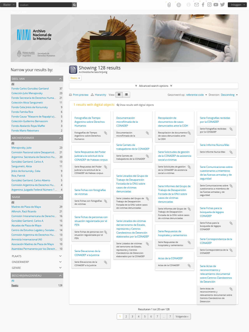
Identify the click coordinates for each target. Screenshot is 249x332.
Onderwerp (20, 261)
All (12, 84)
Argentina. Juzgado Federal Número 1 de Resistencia (41, 189)
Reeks (14, 285)
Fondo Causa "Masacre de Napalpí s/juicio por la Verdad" (44, 116)
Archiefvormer (23, 137)
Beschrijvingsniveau (26, 275)
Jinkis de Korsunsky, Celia (25, 171)
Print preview (80, 94)
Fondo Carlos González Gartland (30, 88)
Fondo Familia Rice (22, 112)
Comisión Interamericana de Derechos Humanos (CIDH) (43, 216)
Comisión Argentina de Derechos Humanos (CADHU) (41, 185)
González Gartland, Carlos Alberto (30, 180)
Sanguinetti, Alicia (21, 166)
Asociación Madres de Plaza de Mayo (32, 244)
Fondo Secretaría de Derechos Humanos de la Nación (42, 98)
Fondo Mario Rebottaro (25, 130)
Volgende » (182, 316)
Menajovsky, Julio (21, 147)
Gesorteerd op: (176, 94)
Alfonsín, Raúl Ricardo (23, 211)
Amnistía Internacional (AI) (26, 239)
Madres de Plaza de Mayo (26, 206)
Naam (16, 196)
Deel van (18, 78)
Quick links (188, 5)
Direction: (214, 94)
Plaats (16, 255)
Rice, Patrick (18, 175)
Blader (7, 4)
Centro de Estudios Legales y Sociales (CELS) (36, 230)
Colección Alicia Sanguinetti (27, 102)
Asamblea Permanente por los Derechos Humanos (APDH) (45, 249)
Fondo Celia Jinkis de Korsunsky (29, 107)
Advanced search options (153, 86)
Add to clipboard (106, 133)
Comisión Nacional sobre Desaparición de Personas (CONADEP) (47, 152)
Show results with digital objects (136, 105)
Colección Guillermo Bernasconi (29, 121)
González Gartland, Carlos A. (27, 161)
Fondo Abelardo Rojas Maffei (28, 126)
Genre (16, 267)
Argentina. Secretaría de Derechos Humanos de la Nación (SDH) (47, 157)
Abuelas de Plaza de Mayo (26, 225)
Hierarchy (100, 94)
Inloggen (236, 4)
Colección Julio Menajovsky (27, 93)
